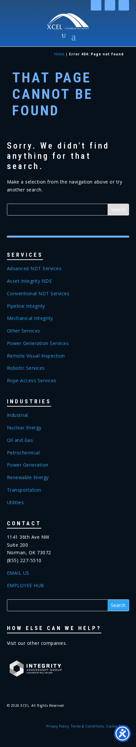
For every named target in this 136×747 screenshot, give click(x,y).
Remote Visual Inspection (36, 356)
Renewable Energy (28, 477)
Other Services (23, 331)
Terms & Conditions (87, 726)
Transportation (24, 490)
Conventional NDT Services (38, 293)
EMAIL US (18, 573)
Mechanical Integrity (30, 318)
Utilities (15, 502)
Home (59, 54)
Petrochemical (23, 452)
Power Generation (28, 465)
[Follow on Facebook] (110, 5)
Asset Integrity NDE (29, 281)
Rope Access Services (31, 380)
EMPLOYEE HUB (25, 585)
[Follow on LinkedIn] (96, 5)
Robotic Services (26, 368)
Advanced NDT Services (34, 268)
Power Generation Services (38, 343)
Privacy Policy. (58, 726)
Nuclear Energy (24, 427)
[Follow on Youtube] (124, 5)
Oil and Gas (20, 440)
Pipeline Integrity (26, 306)
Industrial (17, 415)
